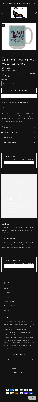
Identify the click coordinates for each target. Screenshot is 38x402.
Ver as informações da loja (11, 108)
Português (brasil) (18, 383)
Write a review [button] (19, 162)
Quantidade (4, 79)
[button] (2, 13)
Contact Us (7, 292)
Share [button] (5, 147)
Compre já (19, 96)
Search (6, 288)
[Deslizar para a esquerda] (15, 53)
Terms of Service (9, 301)
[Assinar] (32, 359)
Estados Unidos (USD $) (18, 372)
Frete (2, 70)
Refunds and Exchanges (11, 306)
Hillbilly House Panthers (15, 396)
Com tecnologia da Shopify (25, 396)
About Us (7, 297)
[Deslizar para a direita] (23, 53)
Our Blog (6, 310)
